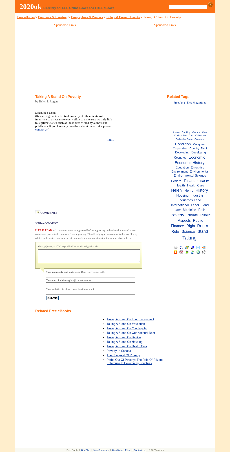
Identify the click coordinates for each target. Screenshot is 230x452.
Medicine (189, 210)
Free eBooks (26, 17)
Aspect (176, 132)
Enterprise (197, 167)
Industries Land (190, 200)
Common (199, 139)
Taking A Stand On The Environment (130, 319)
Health (180, 185)
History (201, 190)
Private (192, 215)
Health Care (195, 185)
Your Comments (101, 450)
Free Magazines (196, 102)
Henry (188, 190)
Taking (189, 238)
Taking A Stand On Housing (124, 341)
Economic (197, 157)
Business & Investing (53, 17)
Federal (176, 181)
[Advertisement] (65, 60)
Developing (182, 152)
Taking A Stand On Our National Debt (131, 333)
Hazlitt (204, 181)
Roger (202, 226)
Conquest (199, 144)
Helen (176, 190)
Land (205, 205)
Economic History (190, 162)
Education (182, 167)
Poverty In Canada (119, 350)
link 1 (110, 139)
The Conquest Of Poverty (123, 355)
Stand (202, 231)
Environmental (199, 171)
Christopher (180, 135)
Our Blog (85, 450)
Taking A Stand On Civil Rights (127, 328)
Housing (182, 195)
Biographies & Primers (87, 17)
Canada (196, 132)
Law (178, 210)
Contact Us (139, 450)
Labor (195, 205)
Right (190, 226)
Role (175, 231)
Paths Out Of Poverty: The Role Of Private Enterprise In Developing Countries (135, 361)
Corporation (180, 148)
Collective (200, 135)
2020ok (31, 6)
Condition (183, 144)
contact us (41, 129)
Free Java (179, 102)
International (180, 205)
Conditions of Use (121, 450)
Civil (191, 135)
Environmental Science (190, 175)
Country (194, 148)
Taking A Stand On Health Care (127, 346)
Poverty (177, 215)
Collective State (184, 139)
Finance (190, 180)
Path (201, 210)
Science (188, 231)
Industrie (197, 195)
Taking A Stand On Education (126, 324)
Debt (204, 148)
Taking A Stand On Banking (124, 337)
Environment (179, 171)
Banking (186, 132)
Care (204, 132)
